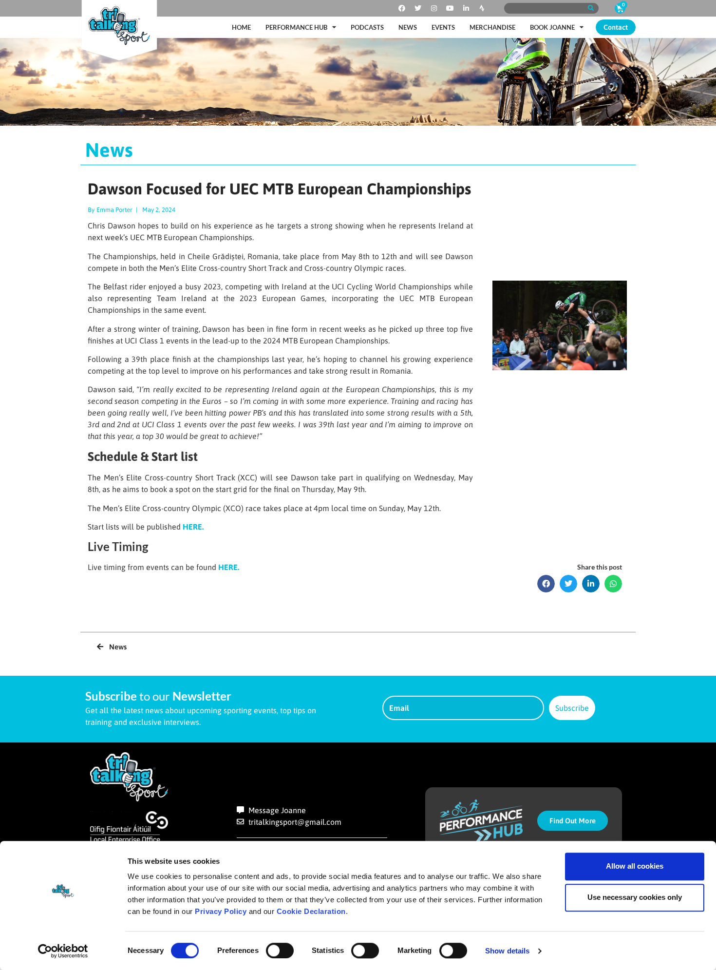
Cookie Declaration (311, 911)
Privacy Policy (220, 911)
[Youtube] (450, 8)
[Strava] (482, 8)
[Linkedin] (466, 8)
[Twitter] (418, 8)
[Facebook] (402, 8)
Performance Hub (296, 27)
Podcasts (367, 27)
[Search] (591, 8)
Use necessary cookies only (634, 897)
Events (443, 27)
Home (241, 27)
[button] (546, 583)
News (407, 27)
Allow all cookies (634, 866)
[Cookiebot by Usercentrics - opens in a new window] (63, 951)
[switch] (280, 950)
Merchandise (492, 27)
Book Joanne (552, 27)
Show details (507, 951)
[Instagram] (434, 8)
